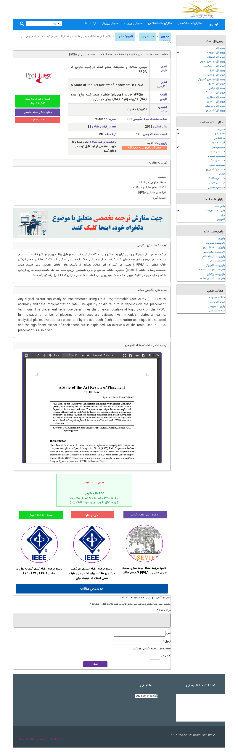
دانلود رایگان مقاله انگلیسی (144, 515)
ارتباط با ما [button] (90, 23)
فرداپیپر (213, 24)
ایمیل (167, 641)
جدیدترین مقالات (91, 589)
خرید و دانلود (37, 120)
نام (168, 634)
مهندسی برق (147, 36)
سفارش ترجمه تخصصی (189, 23)
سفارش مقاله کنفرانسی (160, 23)
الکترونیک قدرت (125, 36)
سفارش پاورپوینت (133, 23)
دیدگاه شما (164, 610)
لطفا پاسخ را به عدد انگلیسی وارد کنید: (151, 649)
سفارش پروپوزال (110, 23)
